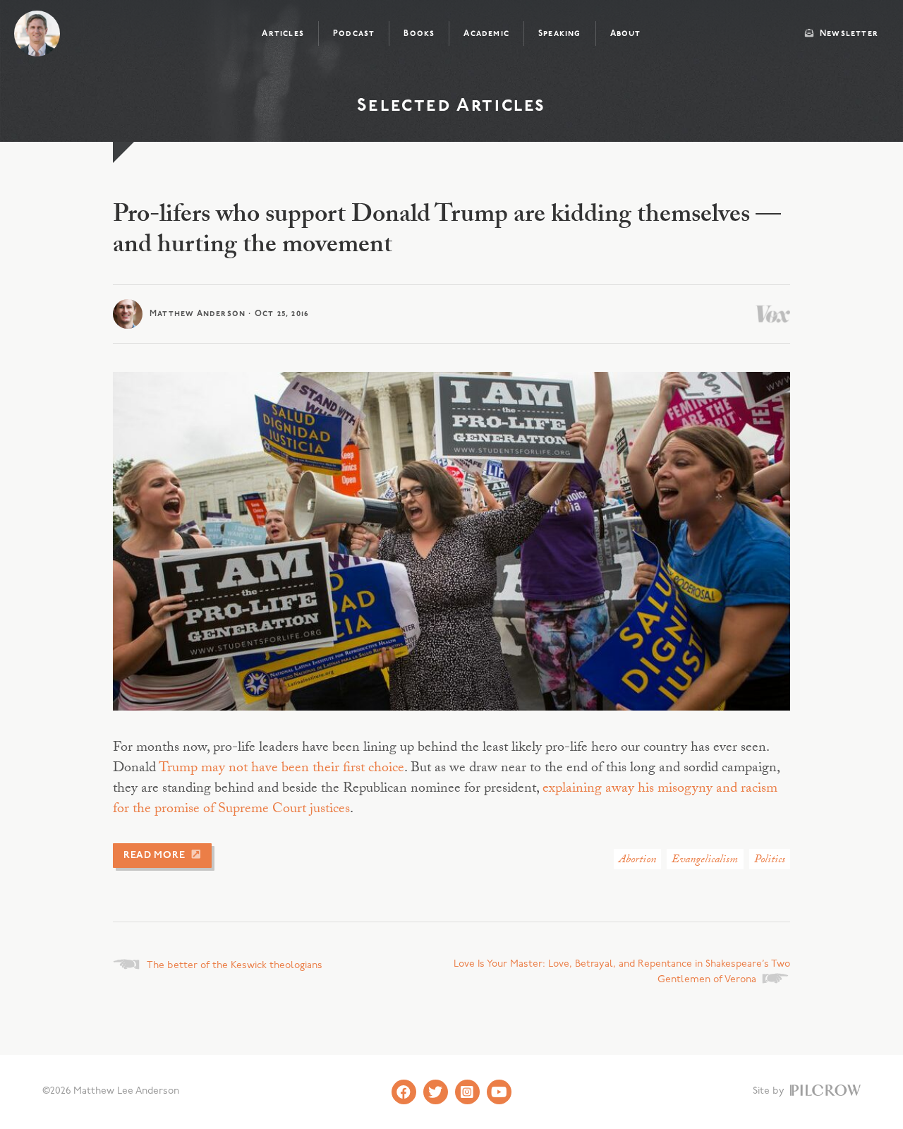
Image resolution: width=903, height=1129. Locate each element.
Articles (283, 34)
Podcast (354, 34)
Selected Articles (451, 106)
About (625, 34)
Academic (486, 34)
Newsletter (847, 34)
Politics (769, 860)
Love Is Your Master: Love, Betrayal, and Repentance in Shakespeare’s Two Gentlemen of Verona (622, 972)
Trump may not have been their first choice (281, 769)
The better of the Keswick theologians (234, 965)
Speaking (559, 34)
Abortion (637, 860)
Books (419, 34)
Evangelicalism (705, 860)
